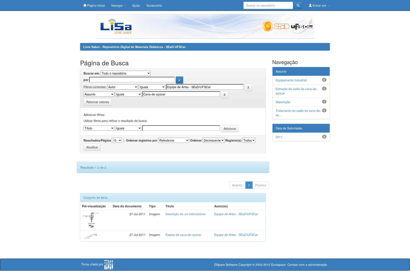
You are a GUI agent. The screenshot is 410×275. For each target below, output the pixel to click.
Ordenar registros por (141, 140)
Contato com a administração (307, 264)
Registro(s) (233, 140)
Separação (283, 102)
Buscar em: (91, 73)
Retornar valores (97, 102)
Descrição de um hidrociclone (185, 214)
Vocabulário (154, 5)
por (85, 80)
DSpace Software (226, 264)
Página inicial (95, 5)
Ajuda (136, 5)
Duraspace (278, 264)
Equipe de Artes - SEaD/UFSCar (236, 214)
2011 (279, 137)
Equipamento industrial (291, 80)
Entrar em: (320, 5)
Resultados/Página (97, 140)
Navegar (117, 5)
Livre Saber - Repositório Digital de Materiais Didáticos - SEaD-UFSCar (134, 47)
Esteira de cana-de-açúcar (183, 235)
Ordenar (196, 140)
